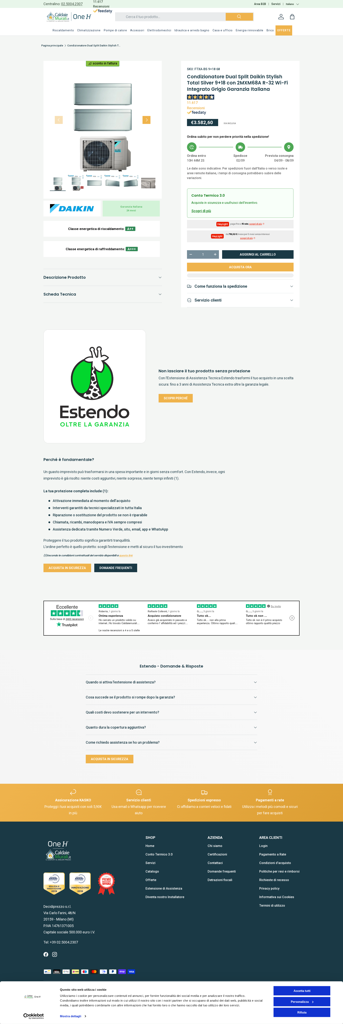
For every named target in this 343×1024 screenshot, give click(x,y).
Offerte (150, 880)
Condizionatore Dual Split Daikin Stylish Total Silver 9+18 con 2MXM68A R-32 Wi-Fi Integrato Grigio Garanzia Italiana (94, 45)
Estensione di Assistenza (163, 888)
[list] (102, 119)
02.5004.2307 (72, 4)
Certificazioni (217, 854)
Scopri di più (201, 211)
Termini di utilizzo (272, 905)
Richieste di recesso (274, 880)
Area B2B (260, 4)
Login (263, 846)
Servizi (275, 4)
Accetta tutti (302, 990)
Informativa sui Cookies (276, 897)
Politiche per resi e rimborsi (279, 871)
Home (149, 846)
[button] (292, 16)
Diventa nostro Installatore (164, 897)
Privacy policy (269, 888)
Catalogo (152, 871)
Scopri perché (176, 398)
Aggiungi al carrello (258, 254)
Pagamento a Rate (272, 854)
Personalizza (300, 1001)
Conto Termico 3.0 (158, 854)
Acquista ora (240, 267)
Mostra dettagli (70, 1016)
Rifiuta (301, 1012)
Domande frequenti (115, 568)
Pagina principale (52, 45)
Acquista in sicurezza (67, 568)
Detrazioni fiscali (220, 880)
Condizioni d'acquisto (275, 863)
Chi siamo (215, 846)
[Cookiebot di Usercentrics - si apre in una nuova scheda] (33, 1016)
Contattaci (215, 863)
